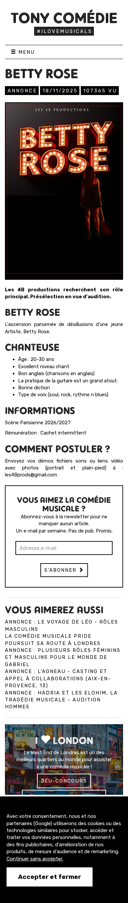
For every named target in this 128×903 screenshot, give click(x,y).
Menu (25, 52)
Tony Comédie (64, 18)
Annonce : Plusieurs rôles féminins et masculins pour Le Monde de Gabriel (62, 657)
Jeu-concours (64, 781)
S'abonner (61, 570)
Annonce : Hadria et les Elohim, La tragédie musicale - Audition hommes (61, 700)
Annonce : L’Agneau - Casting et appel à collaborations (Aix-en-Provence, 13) (58, 678)
